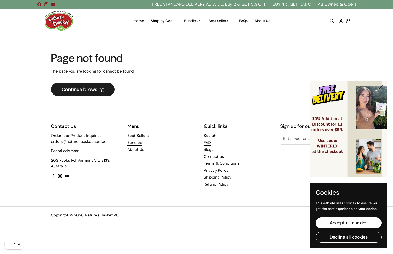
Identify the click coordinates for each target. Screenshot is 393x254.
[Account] (340, 21)
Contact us (214, 156)
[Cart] (348, 21)
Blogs (208, 149)
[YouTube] (53, 4)
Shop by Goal (162, 20)
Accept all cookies (349, 223)
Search (210, 135)
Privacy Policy (216, 170)
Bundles (191, 20)
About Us (262, 20)
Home (139, 20)
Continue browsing (83, 89)
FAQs (243, 20)
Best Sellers (218, 20)
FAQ (207, 142)
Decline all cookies (349, 237)
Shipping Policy (217, 177)
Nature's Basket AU (102, 215)
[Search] (332, 21)
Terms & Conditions (221, 163)
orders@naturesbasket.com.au (78, 141)
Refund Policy (216, 184)
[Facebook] (39, 4)
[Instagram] (46, 4)
